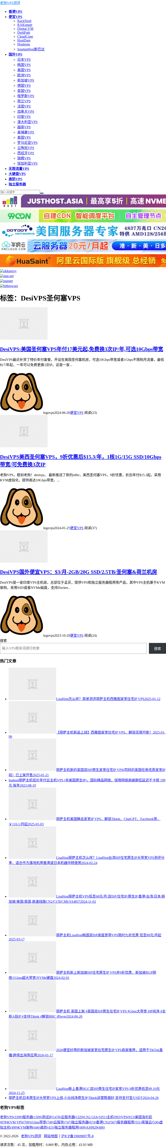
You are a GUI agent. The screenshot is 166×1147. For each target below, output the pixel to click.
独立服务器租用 (70, 1127)
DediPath (23, 32)
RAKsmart (24, 25)
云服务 (62, 1122)
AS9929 (95, 1127)
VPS (128, 1117)
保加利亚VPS (27, 163)
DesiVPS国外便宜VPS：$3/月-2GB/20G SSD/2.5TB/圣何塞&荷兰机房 (78, 572)
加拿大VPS (25, 111)
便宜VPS (76, 412)
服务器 (32, 1117)
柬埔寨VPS (25, 132)
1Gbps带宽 (42, 1122)
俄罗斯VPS (25, 96)
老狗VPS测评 (10, 3)
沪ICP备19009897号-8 (77, 1136)
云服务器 (72, 1117)
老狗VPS (11, 1117)
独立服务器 (83, 1122)
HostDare (23, 40)
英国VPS (24, 91)
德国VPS (24, 85)
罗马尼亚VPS (27, 143)
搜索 (3, 641)
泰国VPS (24, 137)
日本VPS (24, 59)
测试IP (51, 1117)
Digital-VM (25, 29)
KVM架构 (29, 1127)
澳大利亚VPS (27, 122)
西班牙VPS (25, 153)
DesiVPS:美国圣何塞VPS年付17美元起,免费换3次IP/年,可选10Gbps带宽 (81, 349)
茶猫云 (150, 1122)
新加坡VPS (25, 80)
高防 (47, 1127)
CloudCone (25, 36)
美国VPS (24, 70)
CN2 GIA (95, 1117)
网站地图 (51, 1136)
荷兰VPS (24, 101)
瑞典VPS (24, 158)
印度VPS (24, 117)
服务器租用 (129, 1122)
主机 (114, 1117)
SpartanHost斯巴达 (31, 49)
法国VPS (24, 106)
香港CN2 (106, 1122)
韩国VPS (24, 65)
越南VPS (24, 127)
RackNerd (24, 21)
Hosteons (23, 44)
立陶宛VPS (25, 148)
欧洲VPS (24, 75)
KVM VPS (18, 1122)
